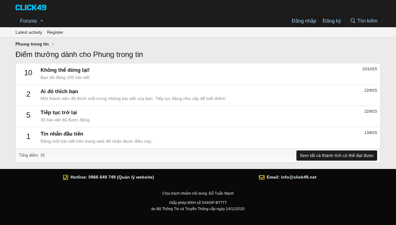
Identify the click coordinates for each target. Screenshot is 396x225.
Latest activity (28, 32)
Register (55, 32)
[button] (41, 21)
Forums (28, 21)
